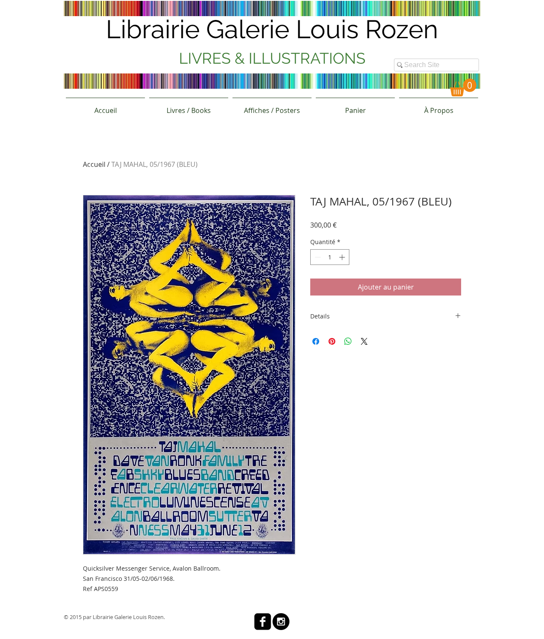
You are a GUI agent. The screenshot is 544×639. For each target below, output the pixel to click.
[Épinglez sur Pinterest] (332, 341)
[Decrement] (317, 257)
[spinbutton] (329, 257)
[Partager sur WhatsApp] (348, 341)
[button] (463, 87)
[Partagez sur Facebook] (316, 341)
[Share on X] (364, 341)
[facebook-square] (262, 621)
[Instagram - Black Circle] (280, 621)
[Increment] (342, 257)
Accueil (94, 164)
